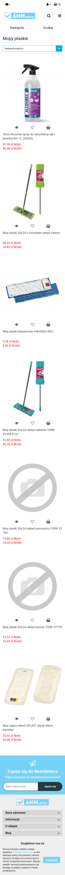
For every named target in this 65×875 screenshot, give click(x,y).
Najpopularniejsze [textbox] (14, 48)
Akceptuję (51, 860)
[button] (57, 4)
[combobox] (32, 48)
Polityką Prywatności (23, 852)
